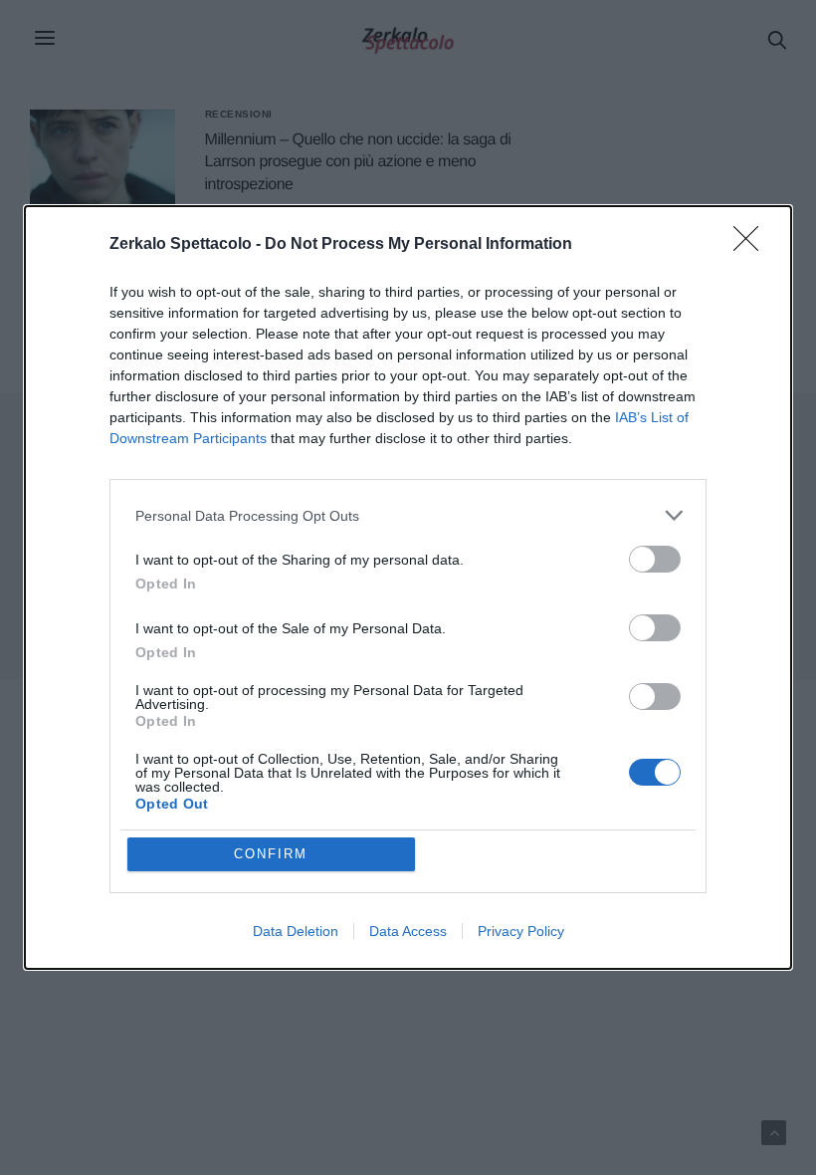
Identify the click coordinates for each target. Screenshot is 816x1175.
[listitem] (408, 515)
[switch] (655, 559)
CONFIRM (270, 853)
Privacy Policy (521, 931)
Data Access (408, 931)
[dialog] (408, 587)
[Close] (752, 245)
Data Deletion (295, 931)
